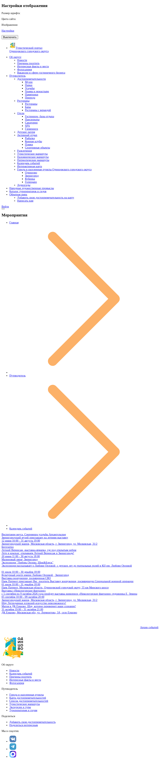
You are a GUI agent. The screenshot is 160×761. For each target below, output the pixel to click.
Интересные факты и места (25, 679)
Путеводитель (17, 375)
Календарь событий (20, 528)
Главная (14, 222)
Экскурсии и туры (20, 707)
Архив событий (149, 627)
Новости (14, 670)
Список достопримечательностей (28, 701)
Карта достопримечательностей (27, 697)
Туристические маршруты (24, 704)
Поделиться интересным (23, 725)
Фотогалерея (16, 683)
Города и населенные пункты (26, 694)
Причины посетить (20, 676)
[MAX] (12, 754)
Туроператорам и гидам (23, 710)
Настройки (8, 30)
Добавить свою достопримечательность (32, 722)
